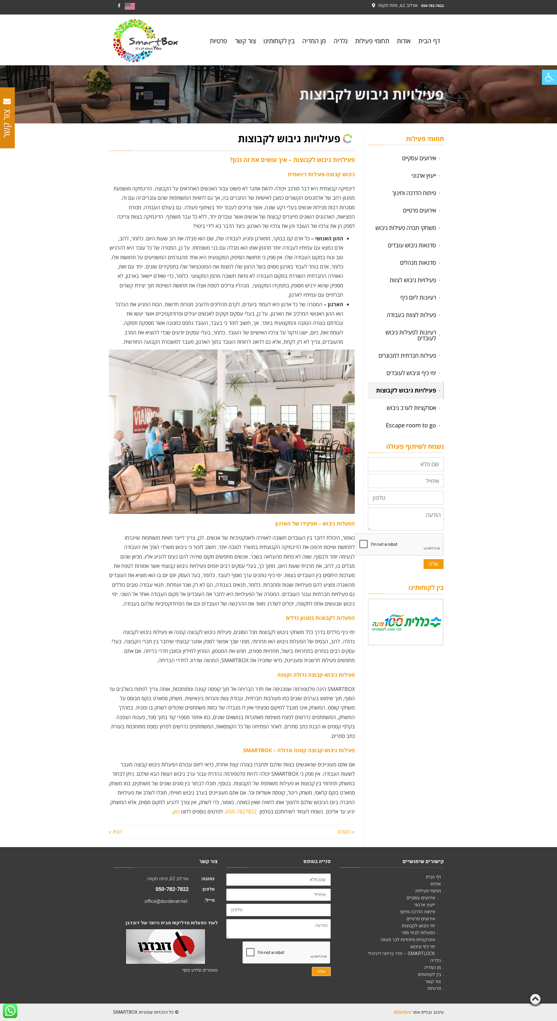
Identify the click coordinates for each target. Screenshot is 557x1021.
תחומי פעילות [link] (428, 890)
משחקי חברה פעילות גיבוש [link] (405, 228)
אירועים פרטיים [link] (419, 210)
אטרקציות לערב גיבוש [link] (411, 408)
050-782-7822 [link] (432, 5)
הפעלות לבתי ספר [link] (418, 932)
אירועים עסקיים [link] (419, 158)
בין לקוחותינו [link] (429, 974)
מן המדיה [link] (432, 967)
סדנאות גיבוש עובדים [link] (412, 245)
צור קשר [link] (433, 981)
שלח (433, 563)
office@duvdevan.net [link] (165, 901)
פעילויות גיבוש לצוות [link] (413, 280)
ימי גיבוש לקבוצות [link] (418, 925)
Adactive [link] (402, 1012)
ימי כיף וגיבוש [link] (422, 946)
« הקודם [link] (346, 831)
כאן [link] (176, 811)
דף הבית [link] (433, 877)
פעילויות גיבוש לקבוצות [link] (406, 390)
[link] (549, 77)
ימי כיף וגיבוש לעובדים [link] (411, 373)
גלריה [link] (435, 960)
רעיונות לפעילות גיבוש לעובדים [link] (411, 335)
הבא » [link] (115, 831)
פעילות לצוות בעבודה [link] (411, 315)
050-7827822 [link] (241, 811)
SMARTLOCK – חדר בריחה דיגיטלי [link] (401, 953)
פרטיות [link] (434, 988)
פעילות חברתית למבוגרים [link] (407, 355)
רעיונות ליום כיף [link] (418, 297)
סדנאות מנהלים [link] (418, 262)
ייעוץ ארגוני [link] (423, 175)
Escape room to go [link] (411, 425)
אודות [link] (436, 883)
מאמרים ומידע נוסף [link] (200, 970)
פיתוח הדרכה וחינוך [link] (414, 193)
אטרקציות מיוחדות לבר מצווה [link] (408, 939)
